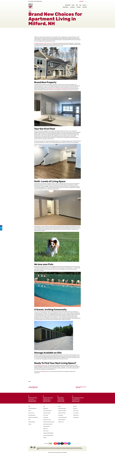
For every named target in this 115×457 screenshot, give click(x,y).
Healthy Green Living (47, 419)
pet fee (55, 269)
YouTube (55, 443)
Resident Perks (76, 415)
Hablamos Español (31, 421)
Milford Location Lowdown (47, 424)
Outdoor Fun (45, 428)
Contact (29, 424)
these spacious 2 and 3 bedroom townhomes (57, 88)
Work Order (75, 408)
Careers (29, 410)
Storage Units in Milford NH (33, 417)
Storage (44, 437)
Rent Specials (60, 415)
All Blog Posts (45, 408)
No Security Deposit (61, 419)
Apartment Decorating (47, 410)
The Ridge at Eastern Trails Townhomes (42, 43)
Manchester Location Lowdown (48, 421)
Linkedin (69, 443)
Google (50, 443)
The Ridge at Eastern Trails (41, 365)
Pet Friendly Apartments (62, 417)
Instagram (65, 443)
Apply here (46, 371)
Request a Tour (61, 421)
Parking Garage (76, 417)
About (77, 5)
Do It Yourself (45, 415)
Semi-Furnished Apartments (48, 435)
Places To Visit (45, 430)
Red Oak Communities (62, 408)
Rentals (73, 5)
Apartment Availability (62, 410)
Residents (84, 5)
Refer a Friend (75, 410)
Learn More (81, 1)
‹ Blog (29, 11)
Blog (80, 5)
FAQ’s (29, 419)
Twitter (62, 443)
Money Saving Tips (46, 426)
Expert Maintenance (31, 415)
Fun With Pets (45, 417)
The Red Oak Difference (32, 408)
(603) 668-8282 (67, 5)
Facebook (58, 443)
